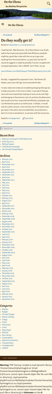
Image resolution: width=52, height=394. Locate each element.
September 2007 (8, 232)
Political (5, 332)
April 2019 (6, 162)
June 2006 (6, 260)
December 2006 (8, 245)
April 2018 (6, 167)
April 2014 (6, 193)
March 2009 (6, 211)
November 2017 (8, 170)
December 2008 (8, 216)
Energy (4, 320)
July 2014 (5, 185)
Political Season (8, 144)
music (4, 327)
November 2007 (8, 227)
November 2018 (8, 164)
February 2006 (7, 268)
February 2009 (7, 214)
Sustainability (7, 338)
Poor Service (6, 335)
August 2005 (7, 284)
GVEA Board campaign (11, 147)
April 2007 (6, 237)
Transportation (8, 343)
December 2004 (8, 299)
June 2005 (6, 289)
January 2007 (7, 242)
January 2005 (7, 297)
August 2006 (7, 255)
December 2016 (8, 175)
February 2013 (7, 198)
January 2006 (7, 271)
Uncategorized (14, 118)
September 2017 (8, 172)
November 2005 (8, 276)
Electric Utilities (8, 317)
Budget (5, 312)
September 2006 (8, 253)
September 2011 (8, 206)
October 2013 (7, 196)
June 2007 (6, 234)
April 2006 (6, 265)
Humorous (6, 325)
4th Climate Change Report (12, 149)
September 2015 (8, 180)
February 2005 (7, 294)
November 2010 (8, 209)
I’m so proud (6, 35)
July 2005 (5, 286)
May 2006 (6, 263)
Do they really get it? (42, 35)
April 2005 (6, 291)
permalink (29, 118)
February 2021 (7, 159)
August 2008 (7, 222)
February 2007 (7, 240)
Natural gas (6, 330)
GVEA (4, 322)
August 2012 (6, 201)
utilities (5, 348)
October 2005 (7, 278)
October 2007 (7, 229)
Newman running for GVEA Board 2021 (17, 139)
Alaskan (5, 309)
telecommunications (10, 340)
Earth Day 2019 (8, 142)
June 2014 (6, 188)
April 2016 (6, 177)
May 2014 (5, 190)
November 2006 (8, 247)
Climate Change (8, 314)
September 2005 (8, 281)
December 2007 (8, 224)
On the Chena (15, 25)
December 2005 (8, 273)
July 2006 (5, 258)
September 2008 (8, 219)
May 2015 (5, 183)
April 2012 (6, 203)
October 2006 (7, 250)
